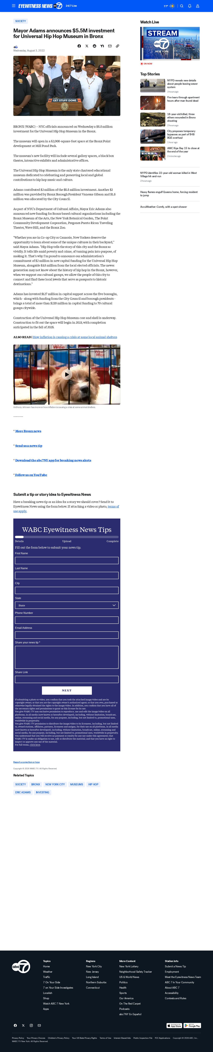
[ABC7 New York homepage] (40, 6)
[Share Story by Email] (110, 46)
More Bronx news (28, 431)
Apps (46, 1009)
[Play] (170, 43)
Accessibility (172, 993)
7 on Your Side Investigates (58, 987)
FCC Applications (162, 1038)
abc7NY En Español (130, 1014)
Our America (126, 998)
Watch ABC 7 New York (56, 1003)
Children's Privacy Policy (58, 1038)
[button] (13, 5)
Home (46, 966)
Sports (123, 993)
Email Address (23, 627)
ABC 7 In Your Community (179, 982)
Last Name (21, 568)
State (18, 598)
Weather (47, 971)
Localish (47, 993)
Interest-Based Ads (122, 1038)
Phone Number (24, 613)
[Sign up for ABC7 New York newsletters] (39, 1025)
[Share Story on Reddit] (94, 46)
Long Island (92, 977)
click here (35, 744)
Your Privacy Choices (36, 1038)
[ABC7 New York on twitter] (23, 1025)
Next (67, 690)
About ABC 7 (172, 987)
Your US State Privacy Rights (84, 1038)
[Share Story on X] (87, 46)
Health (122, 987)
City (17, 583)
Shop (46, 998)
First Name (21, 553)
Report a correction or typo (26, 762)
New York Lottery (128, 966)
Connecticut (93, 987)
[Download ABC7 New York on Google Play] (192, 1025)
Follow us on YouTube (31, 475)
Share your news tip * (27, 642)
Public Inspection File (142, 1038)
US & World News (129, 977)
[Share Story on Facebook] (79, 46)
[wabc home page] (21, 966)
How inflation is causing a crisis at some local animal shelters (75, 337)
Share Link (21, 672)
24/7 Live (71, 5)
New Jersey (92, 971)
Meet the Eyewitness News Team (183, 977)
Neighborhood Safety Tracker (135, 971)
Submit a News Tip (175, 966)
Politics (123, 982)
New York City (94, 966)
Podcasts (124, 1009)
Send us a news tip (28, 445)
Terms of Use (105, 1038)
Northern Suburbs (96, 982)
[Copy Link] (117, 46)
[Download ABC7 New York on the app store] (174, 1025)
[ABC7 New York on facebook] (15, 1025)
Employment (172, 971)
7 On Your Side (51, 982)
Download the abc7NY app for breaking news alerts (53, 460)
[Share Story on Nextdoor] (102, 46)
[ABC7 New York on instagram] (31, 1025)
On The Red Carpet (130, 1003)
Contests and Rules (175, 998)
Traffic (46, 977)
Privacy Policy (18, 1038)
